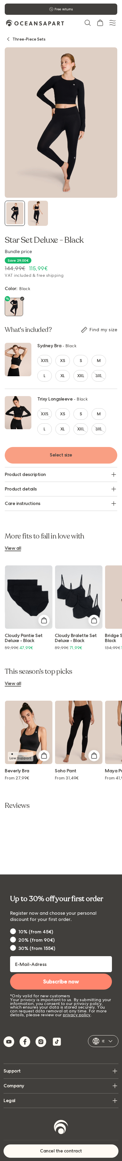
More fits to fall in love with (44, 536)
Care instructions (22, 503)
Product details (21, 489)
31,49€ (67, 778)
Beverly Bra (17, 771)
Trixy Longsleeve (55, 399)
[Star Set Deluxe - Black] (15, 213)
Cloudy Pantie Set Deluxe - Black (24, 638)
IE (103, 1041)
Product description (25, 474)
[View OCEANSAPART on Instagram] (41, 1041)
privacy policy (77, 1014)
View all (13, 548)
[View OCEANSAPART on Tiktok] (57, 1041)
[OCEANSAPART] (35, 23)
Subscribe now (61, 981)
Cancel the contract (61, 1151)
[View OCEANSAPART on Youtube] (9, 1041)
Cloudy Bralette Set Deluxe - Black (76, 638)
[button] (87, 22)
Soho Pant (65, 771)
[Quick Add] (43, 620)
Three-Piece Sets (28, 39)
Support (12, 1071)
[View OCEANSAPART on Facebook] (25, 1041)
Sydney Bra (49, 345)
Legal (9, 1100)
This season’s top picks (38, 671)
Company (14, 1085)
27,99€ (17, 778)
